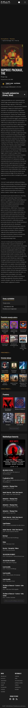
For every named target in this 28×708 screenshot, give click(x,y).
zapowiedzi (3, 680)
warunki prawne (18, 680)
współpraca (18, 687)
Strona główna (4, 38)
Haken (4, 542)
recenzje (3, 682)
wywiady (3, 691)
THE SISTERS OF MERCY (9, 554)
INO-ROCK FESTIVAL (8, 470)
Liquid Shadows (6, 523)
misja (16, 678)
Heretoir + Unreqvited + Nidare (11, 548)
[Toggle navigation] (25, 2)
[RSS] (17, 699)
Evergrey (8, 424)
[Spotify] (13, 699)
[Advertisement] (14, 20)
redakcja (17, 676)
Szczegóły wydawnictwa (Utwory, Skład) (10, 94)
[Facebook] (10, 699)
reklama (17, 685)
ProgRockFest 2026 (8, 478)
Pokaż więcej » (5, 352)
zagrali (2, 685)
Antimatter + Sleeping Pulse (10, 486)
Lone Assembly (6, 567)
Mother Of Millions (20, 409)
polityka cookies (19, 682)
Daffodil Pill (20, 424)
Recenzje (12, 38)
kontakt (17, 689)
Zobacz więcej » (5, 388)
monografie (3, 687)
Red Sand (5, 536)
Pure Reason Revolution (8, 410)
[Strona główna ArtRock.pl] (5, 2)
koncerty (3, 678)
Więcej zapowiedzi (14, 428)
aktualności (3, 676)
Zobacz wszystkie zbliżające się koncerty (14, 600)
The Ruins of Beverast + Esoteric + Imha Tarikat (13, 586)
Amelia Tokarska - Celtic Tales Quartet (13, 492)
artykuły (3, 689)
